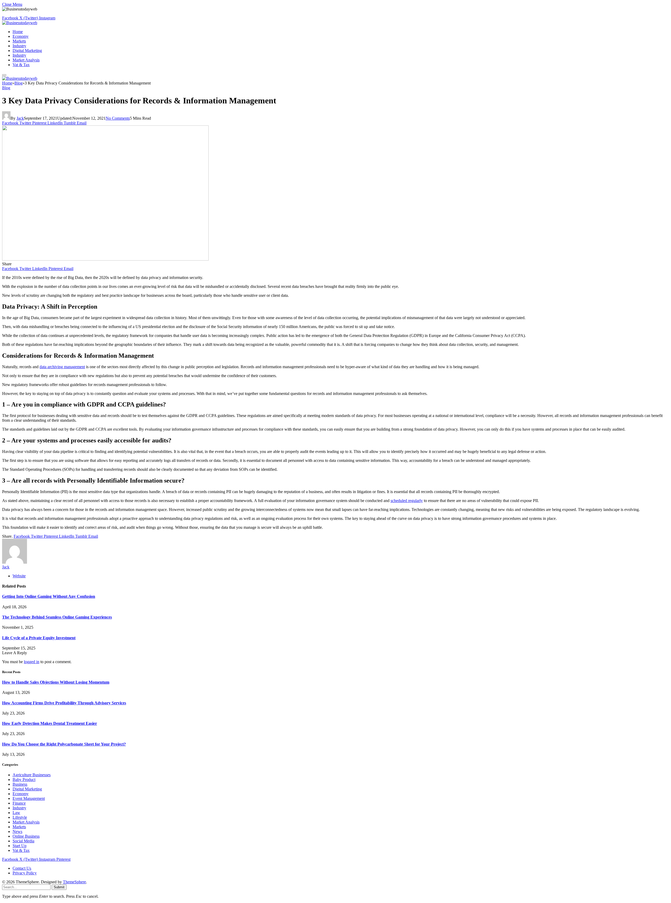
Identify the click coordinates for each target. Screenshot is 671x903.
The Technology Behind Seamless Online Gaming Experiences (57, 617)
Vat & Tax (21, 64)
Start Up (19, 845)
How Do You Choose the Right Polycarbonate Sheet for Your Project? (64, 744)
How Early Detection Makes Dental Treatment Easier (49, 723)
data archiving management (62, 367)
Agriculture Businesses (32, 775)
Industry (19, 46)
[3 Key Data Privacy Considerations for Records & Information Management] (105, 259)
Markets (19, 41)
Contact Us (22, 868)
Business (20, 784)
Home (18, 31)
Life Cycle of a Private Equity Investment (38, 638)
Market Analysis (26, 60)
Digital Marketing (27, 50)
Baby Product (24, 779)
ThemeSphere (74, 882)
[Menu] (4, 75)
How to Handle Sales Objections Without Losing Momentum (55, 682)
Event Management (29, 798)
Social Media (23, 841)
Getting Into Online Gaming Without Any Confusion (48, 596)
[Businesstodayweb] (19, 22)
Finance (19, 803)
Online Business (26, 836)
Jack (20, 118)
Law (16, 812)
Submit (59, 887)
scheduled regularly (407, 500)
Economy (21, 36)
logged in (31, 661)
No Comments (118, 118)
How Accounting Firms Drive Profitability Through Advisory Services (64, 703)
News (17, 831)
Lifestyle (20, 817)
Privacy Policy (25, 873)
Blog (6, 88)
